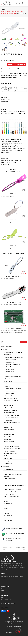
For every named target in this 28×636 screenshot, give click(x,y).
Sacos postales (8, 420)
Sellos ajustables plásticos (11, 359)
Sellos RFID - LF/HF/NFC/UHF (11, 400)
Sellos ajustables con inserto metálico (14, 357)
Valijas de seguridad (8, 458)
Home (2, 11)
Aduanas (6, 499)
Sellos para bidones (9, 374)
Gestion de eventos (8, 510)
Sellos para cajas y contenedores (13, 376)
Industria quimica (8, 503)
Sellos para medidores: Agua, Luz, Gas (13, 491)
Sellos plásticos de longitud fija (12, 364)
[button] (26, 3)
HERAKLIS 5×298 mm (20, 549)
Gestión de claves (8, 520)
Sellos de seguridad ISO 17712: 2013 (13, 352)
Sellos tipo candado (9, 362)
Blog (2, 590)
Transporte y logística (9, 469)
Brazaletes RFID (8, 427)
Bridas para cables (8, 407)
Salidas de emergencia (9, 518)
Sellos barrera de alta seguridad (12, 384)
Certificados (4, 71)
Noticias (3, 588)
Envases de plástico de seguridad (12, 422)
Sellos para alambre (8, 405)
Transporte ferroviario (10, 478)
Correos (6, 508)
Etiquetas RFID (7, 439)
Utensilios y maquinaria (9, 451)
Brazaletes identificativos (10, 425)
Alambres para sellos (9, 441)
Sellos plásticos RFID (10, 367)
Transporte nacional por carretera (13, 489)
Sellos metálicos (8, 381)
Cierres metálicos (9, 395)
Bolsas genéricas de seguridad (12, 415)
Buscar (23, 342)
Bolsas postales (9, 461)
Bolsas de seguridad (9, 412)
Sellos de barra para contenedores (13, 388)
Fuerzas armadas (8, 515)
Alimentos (6, 501)
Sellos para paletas (9, 369)
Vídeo (18, 68)
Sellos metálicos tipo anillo (11, 391)
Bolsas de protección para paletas (12, 432)
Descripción (4, 68)
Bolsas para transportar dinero (12, 417)
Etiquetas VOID (7, 436)
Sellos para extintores (9, 494)
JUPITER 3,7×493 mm (6, 549)
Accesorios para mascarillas (11, 453)
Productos (7, 11)
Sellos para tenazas (9, 393)
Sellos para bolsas (9, 371)
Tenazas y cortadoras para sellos (12, 448)
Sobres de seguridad (9, 429)
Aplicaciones (6, 466)
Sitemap (8, 632)
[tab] (4, 68)
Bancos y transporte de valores (11, 496)
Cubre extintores (8, 463)
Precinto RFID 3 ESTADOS (10, 398)
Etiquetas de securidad (9, 434)
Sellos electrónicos (8, 403)
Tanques (7, 472)
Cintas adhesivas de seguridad (11, 446)
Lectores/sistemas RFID (10, 444)
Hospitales (6, 506)
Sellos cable (8, 386)
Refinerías (6, 513)
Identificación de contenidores (11, 456)
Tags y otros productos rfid (10, 410)
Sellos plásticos (15, 11)
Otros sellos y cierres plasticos (12, 378)
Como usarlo (12, 68)
